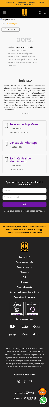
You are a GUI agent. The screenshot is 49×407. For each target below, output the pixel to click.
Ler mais (24, 113)
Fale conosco (24, 272)
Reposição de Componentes (24, 297)
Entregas (24, 282)
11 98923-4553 (16, 147)
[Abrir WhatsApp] (43, 400)
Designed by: (18, 398)
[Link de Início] (4, 24)
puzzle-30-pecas (12, 24)
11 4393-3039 (15, 128)
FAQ (24, 277)
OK (24, 204)
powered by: (20, 392)
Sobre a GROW (24, 257)
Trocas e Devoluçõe (24, 287)
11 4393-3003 (16, 165)
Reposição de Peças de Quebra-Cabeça (24, 292)
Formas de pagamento (24, 262)
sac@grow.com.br (16, 169)
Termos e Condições (24, 267)
